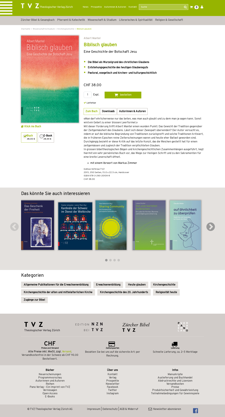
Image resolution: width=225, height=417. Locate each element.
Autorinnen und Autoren (50, 381)
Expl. (96, 94)
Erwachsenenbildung (108, 284)
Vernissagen (50, 390)
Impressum (93, 409)
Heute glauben (137, 284)
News (85, 7)
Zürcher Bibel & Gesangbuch (38, 20)
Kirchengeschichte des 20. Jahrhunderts (124, 292)
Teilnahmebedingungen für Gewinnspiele (175, 393)
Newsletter (112, 384)
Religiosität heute (166, 292)
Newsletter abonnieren (166, 409)
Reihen (50, 384)
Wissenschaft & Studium (102, 20)
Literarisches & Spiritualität (136, 20)
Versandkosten (175, 384)
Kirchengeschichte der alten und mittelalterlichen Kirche (58, 292)
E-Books (50, 396)
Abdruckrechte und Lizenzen (175, 381)
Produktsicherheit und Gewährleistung (175, 390)
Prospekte (96, 7)
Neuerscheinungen (50, 374)
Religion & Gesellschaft (169, 20)
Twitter (112, 390)
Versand (66, 351)
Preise (175, 387)
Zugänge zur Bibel (34, 300)
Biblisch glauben (84, 29)
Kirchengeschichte (164, 284)
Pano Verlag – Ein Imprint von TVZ (50, 387)
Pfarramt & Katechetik (71, 20)
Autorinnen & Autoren (115, 7)
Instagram (113, 393)
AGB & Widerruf (129, 409)
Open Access (49, 393)
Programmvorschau (50, 377)
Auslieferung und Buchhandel (175, 377)
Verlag (112, 377)
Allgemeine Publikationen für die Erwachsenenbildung (56, 284)
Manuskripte (175, 374)
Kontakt (132, 7)
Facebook (112, 387)
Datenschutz (110, 409)
